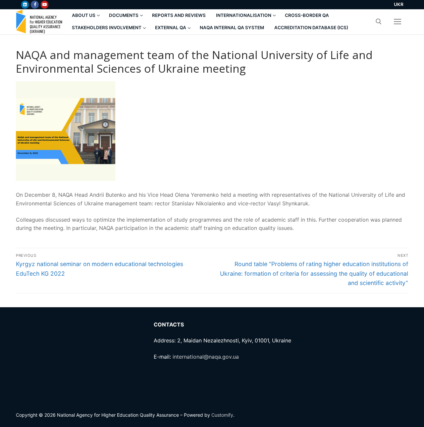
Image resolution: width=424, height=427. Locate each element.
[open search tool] (379, 22)
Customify (222, 415)
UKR (399, 4)
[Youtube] (44, 4)
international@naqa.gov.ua (206, 356)
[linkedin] (25, 4)
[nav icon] (397, 22)
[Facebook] (34, 4)
